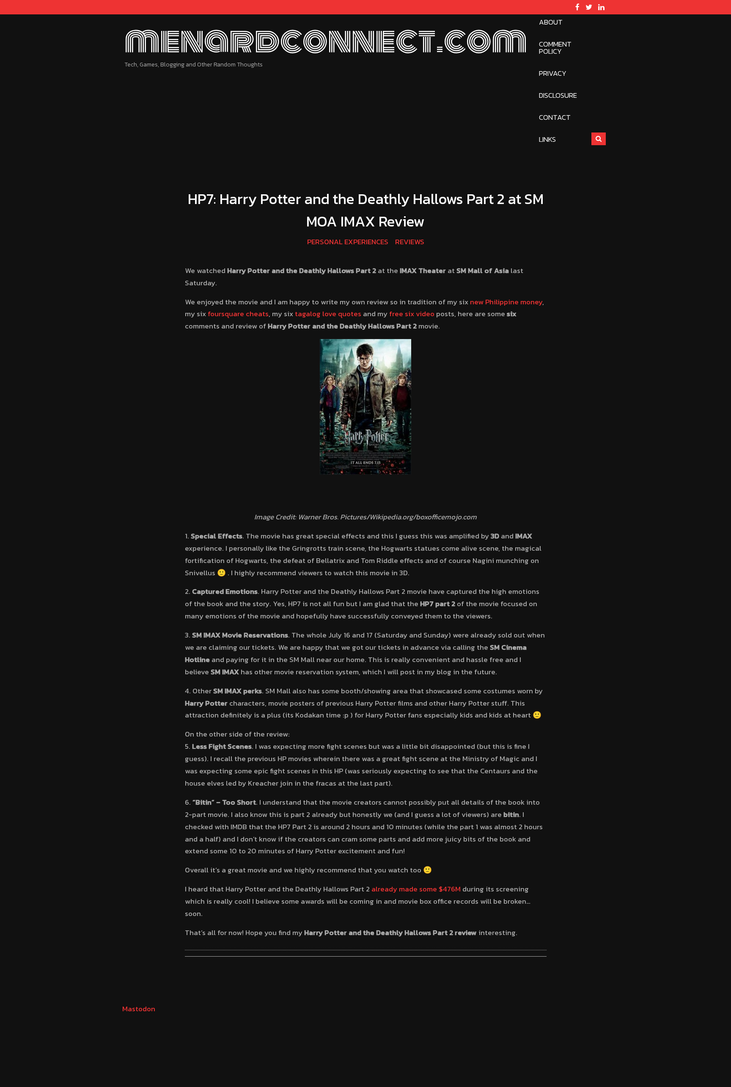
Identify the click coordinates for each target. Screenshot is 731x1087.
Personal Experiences (347, 241)
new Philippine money (506, 301)
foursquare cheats (238, 313)
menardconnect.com (325, 40)
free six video (411, 313)
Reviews (409, 241)
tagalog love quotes (328, 313)
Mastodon (138, 1008)
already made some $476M (416, 888)
